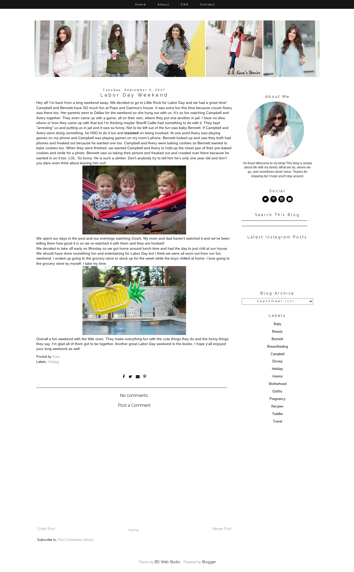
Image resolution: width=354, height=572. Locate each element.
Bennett (277, 339)
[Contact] (289, 199)
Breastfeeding (277, 346)
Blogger (209, 562)
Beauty (277, 331)
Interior (277, 376)
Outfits (277, 391)
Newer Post (221, 529)
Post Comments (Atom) (76, 540)
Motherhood (277, 384)
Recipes (277, 406)
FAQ (184, 4)
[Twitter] (265, 199)
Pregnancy (278, 399)
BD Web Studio (167, 562)
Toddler (277, 414)
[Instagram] (281, 199)
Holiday (53, 362)
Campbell (278, 354)
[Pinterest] (273, 199)
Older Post (46, 529)
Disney (277, 361)
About (163, 4)
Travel (277, 421)
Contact (207, 4)
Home (140, 4)
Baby (277, 324)
